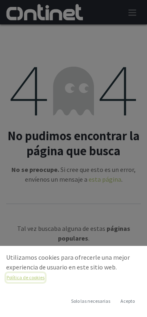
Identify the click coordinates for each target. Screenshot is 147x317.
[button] (127, 301)
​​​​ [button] (90, 301)
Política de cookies (26, 277)
